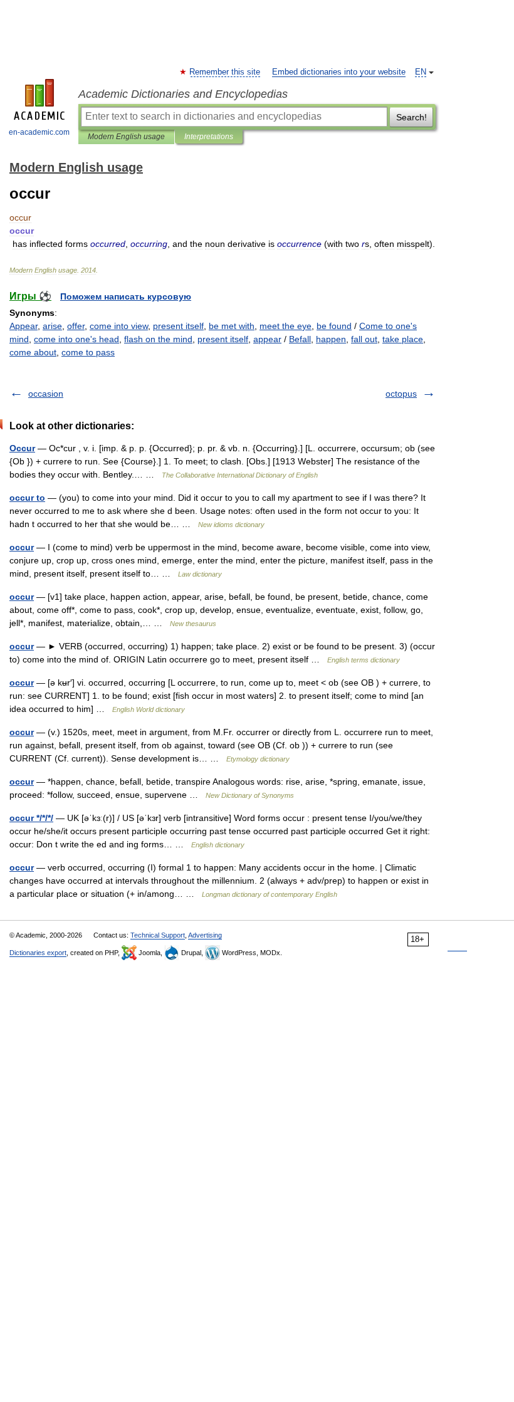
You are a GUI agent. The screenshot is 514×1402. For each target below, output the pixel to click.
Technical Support (157, 935)
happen (331, 339)
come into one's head (76, 339)
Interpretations (208, 136)
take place (402, 339)
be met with (231, 326)
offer (76, 326)
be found (334, 326)
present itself (178, 326)
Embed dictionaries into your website (339, 72)
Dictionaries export (37, 952)
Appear (23, 326)
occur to (27, 498)
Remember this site (225, 72)
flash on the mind (158, 339)
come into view (119, 326)
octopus (401, 394)
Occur (22, 448)
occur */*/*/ (31, 818)
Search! (411, 117)
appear (267, 339)
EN (420, 72)
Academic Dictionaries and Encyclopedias (183, 94)
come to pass (88, 352)
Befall (300, 339)
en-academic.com (39, 132)
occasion (45, 394)
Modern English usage (126, 136)
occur (21, 547)
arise (52, 326)
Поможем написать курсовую (125, 296)
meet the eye (286, 326)
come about (32, 352)
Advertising (205, 935)
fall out (364, 339)
